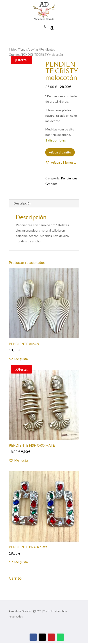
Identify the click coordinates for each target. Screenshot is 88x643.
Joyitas (33, 49)
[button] (60, 162)
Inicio (12, 49)
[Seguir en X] (42, 637)
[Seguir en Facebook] (33, 637)
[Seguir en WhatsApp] (60, 637)
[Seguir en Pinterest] (51, 637)
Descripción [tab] (22, 203)
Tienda (22, 49)
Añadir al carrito (60, 152)
